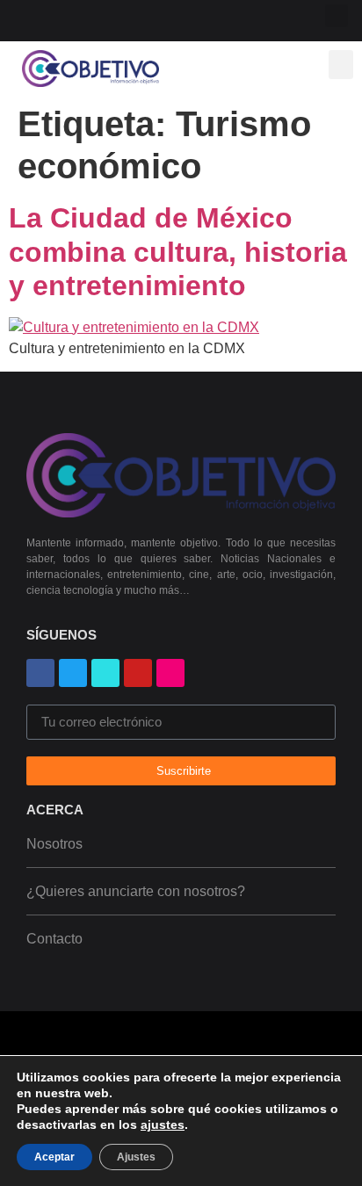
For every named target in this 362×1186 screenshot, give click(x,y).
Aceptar (54, 1157)
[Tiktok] (163, 18)
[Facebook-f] (50, 18)
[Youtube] (78, 18)
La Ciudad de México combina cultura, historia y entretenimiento (178, 251)
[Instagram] (107, 18)
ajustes (163, 1124)
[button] (336, 15)
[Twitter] (135, 18)
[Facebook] (40, 673)
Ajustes (136, 1157)
